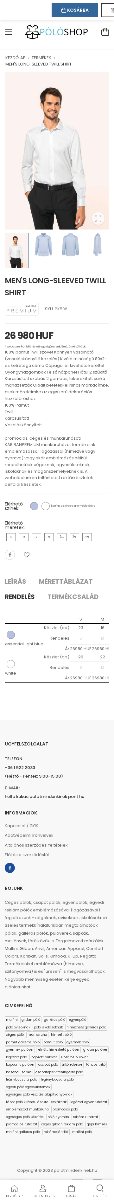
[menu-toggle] (8, 32)
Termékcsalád (73, 596)
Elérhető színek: (14, 506)
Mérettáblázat (66, 581)
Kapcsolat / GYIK (21, 826)
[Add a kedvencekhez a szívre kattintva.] (26, 555)
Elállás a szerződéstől (27, 855)
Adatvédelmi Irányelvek (29, 835)
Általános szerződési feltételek (36, 845)
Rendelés (20, 596)
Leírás (15, 581)
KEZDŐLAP (15, 58)
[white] (45, 506)
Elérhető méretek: (15, 525)
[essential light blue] (34, 506)
